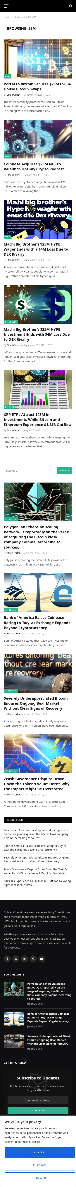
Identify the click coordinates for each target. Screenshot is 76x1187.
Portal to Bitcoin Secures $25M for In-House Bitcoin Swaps (37, 86)
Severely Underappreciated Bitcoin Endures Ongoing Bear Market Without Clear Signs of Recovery (36, 703)
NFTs (7, 156)
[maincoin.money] (38, 6)
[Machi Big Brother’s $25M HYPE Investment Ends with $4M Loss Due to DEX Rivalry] (38, 304)
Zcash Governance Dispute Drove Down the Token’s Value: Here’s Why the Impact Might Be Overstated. (36, 783)
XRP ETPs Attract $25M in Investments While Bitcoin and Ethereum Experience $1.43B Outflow (38, 419)
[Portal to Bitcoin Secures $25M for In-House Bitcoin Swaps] (38, 58)
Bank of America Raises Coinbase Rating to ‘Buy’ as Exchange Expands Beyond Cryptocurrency (37, 622)
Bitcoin (9, 407)
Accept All (39, 1152)
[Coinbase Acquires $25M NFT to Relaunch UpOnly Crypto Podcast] (38, 139)
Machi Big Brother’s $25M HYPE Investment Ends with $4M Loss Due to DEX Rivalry (37, 334)
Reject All (40, 1177)
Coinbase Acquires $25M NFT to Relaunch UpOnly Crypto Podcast (34, 166)
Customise (40, 1165)
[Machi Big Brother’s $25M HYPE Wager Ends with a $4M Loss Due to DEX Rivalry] (38, 219)
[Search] (70, 6)
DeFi (7, 76)
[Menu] (6, 6)
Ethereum (10, 321)
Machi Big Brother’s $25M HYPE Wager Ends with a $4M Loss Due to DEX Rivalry (36, 249)
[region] (38, 1151)
